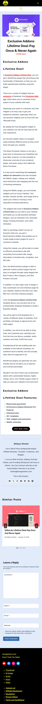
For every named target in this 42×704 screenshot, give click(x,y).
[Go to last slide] (5, 526)
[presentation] (21, 515)
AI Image (9, 673)
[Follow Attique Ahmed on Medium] (32, 481)
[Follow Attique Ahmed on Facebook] (9, 481)
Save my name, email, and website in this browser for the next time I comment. (20, 632)
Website (7, 625)
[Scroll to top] (37, 702)
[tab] (17, 547)
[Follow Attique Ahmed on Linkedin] (24, 481)
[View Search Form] (21, 8)
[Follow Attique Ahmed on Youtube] (21, 481)
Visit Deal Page (21, 429)
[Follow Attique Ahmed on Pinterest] (28, 481)
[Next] (36, 526)
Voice (8, 679)
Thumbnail (10, 670)
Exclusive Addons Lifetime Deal (18, 75)
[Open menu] (38, 3)
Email (7, 616)
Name (7, 606)
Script (8, 676)
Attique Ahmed (21, 444)
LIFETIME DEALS (21, 54)
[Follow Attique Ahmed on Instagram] (17, 481)
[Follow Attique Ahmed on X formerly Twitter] (13, 481)
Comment (8, 575)
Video (8, 682)
